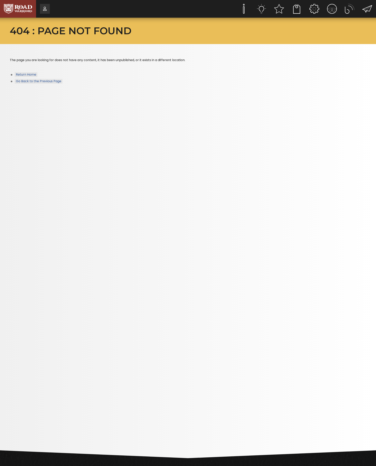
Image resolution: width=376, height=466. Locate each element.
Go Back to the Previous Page (38, 81)
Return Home (26, 74)
